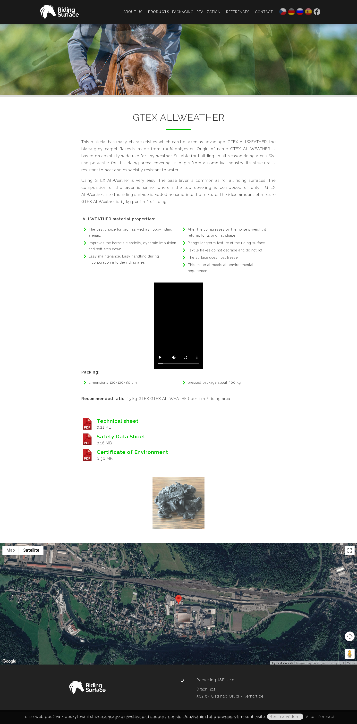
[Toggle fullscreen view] (350, 550)
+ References (236, 12)
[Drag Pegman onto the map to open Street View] (350, 654)
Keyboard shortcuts (282, 663)
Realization (208, 12)
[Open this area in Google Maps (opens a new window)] (9, 661)
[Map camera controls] (350, 636)
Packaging (183, 12)
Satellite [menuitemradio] (31, 550)
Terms (351, 663)
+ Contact (262, 12)
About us (132, 12)
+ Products (157, 12)
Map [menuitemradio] (11, 550)
